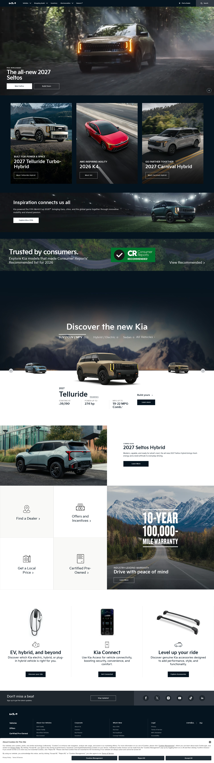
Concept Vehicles (118, 736)
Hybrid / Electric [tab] (104, 337)
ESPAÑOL (190, 723)
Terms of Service (156, 730)
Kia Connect (40, 736)
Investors (78, 736)
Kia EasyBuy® (117, 733)
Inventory (54, 3)
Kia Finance (78, 733)
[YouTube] (179, 698)
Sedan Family (40, 730)
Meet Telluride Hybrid (25, 175)
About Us (78, 727)
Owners (79, 3)
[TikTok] (191, 698)
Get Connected (107, 674)
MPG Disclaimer (156, 733)
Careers (77, 730)
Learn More (124, 580)
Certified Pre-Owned (18, 734)
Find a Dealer (186, 3)
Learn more (146, 402)
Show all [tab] (86, 337)
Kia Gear (116, 730)
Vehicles (13, 723)
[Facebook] (146, 698)
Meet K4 (88, 175)
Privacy (153, 727)
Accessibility (155, 736)
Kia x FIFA (116, 727)
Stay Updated (103, 698)
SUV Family (40, 727)
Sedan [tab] (127, 337)
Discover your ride (36, 674)
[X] (157, 698)
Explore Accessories (178, 674)
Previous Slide (11, 371)
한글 (201, 723)
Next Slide (203, 371)
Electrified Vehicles (42, 733)
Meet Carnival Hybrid (157, 175)
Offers (12, 728)
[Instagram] (168, 698)
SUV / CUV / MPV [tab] (70, 337)
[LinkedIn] (202, 698)
